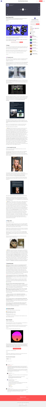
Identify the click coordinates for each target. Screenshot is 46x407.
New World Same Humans (11, 379)
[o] (30, 37)
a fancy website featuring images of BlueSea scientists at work (16, 121)
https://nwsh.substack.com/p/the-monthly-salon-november (14, 377)
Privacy (22, 402)
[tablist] (8, 358)
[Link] (5, 45)
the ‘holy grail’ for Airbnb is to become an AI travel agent (16, 289)
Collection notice (27, 402)
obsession (21, 287)
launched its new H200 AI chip (13, 80)
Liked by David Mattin (10, 365)
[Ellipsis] (27, 364)
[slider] (23, 14)
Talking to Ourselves (34, 53)
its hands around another (15, 209)
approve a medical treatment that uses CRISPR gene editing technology (16, 224)
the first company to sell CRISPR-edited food (14, 254)
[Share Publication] (38, 1)
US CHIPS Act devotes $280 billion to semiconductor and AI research (15, 138)
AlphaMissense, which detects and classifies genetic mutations (19, 260)
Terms (24, 402)
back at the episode (8, 281)
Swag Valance (8, 364)
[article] (35, 37)
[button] (18, 9)
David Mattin (7, 20)
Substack (20, 405)
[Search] (37, 1)
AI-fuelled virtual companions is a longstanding (17, 287)
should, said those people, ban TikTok (20, 175)
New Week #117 (34, 50)
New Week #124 (34, 36)
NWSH (19, 287)
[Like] (6, 23)
